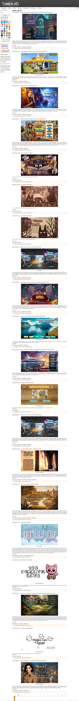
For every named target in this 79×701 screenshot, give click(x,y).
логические (19, 46)
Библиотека (26, 8)
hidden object (29, 46)
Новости (40, 8)
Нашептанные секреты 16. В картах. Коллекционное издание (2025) (34, 282)
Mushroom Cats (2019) (26, 522)
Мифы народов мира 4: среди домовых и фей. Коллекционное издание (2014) (36, 12)
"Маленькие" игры (16, 51)
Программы (3, 8)
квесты (15, 46)
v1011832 (15, 48)
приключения (19, 479)
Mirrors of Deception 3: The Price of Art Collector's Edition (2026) (33, 660)
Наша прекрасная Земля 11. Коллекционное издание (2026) (34, 51)
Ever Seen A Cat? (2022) (26, 215)
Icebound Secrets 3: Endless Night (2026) (28, 85)
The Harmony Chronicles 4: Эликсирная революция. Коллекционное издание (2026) (37, 593)
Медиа (14, 8)
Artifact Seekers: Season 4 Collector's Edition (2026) (30, 246)
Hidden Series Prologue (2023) (27, 382)
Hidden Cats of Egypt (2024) (27, 628)
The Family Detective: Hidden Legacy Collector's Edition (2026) (33, 118)
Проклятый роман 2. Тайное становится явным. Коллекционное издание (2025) (37, 349)
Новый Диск (34, 517)
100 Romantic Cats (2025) (26, 559)
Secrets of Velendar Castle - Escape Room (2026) (31, 448)
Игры (9, 8)
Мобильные (33, 8)
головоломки (23, 46)
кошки (15, 211)
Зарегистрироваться (4, 17)
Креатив (19, 8)
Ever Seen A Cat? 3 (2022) (26, 152)
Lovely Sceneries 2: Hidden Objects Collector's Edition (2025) (32, 316)
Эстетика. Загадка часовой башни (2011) (30, 484)
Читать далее (14, 45)
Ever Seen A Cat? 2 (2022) (26, 184)
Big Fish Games (15, 12)
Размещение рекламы (5, 50)
